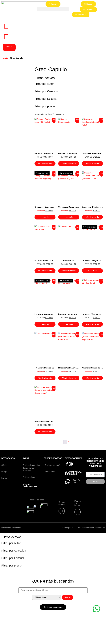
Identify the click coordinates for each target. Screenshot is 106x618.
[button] (53, 9)
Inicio (5, 58)
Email (88, 471)
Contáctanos (49, 471)
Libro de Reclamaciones (30, 485)
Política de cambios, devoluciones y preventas (31, 468)
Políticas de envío (30, 477)
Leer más (45, 217)
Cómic (4, 465)
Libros (4, 478)
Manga (4, 471)
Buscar (67, 597)
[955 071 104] (68, 482)
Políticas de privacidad (11, 527)
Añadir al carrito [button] (45, 163)
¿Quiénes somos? (52, 465)
